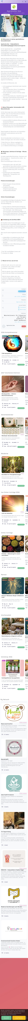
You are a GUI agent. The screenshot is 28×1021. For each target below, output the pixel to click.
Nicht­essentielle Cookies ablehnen (19, 1018)
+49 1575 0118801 (20, 296)
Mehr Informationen (11, 1014)
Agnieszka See (21, 302)
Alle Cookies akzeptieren (6, 1018)
